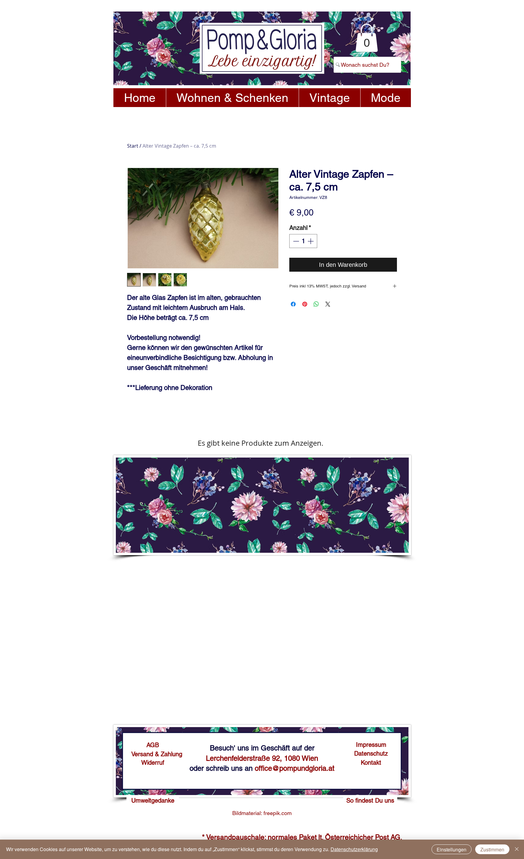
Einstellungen (451, 849)
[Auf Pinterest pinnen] (304, 304)
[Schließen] (516, 849)
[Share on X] (327, 304)
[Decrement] (295, 241)
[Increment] (311, 241)
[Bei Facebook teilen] (293, 304)
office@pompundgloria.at (294, 768)
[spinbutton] (303, 241)
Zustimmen (492, 849)
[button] (366, 38)
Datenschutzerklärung (354, 849)
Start (132, 146)
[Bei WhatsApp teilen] (316, 304)
